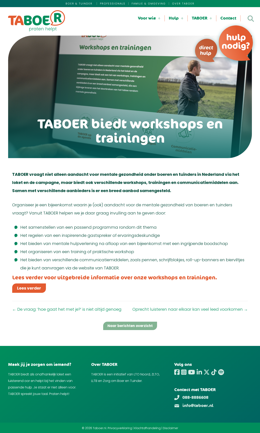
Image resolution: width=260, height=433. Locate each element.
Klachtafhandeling (147, 428)
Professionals (112, 3)
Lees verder (29, 288)
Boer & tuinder (80, 3)
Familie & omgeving (149, 3)
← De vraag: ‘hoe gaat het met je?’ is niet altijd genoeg (66, 309)
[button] (251, 18)
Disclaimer (170, 428)
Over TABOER (183, 3)
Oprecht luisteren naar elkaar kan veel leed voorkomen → (190, 309)
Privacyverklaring (120, 428)
